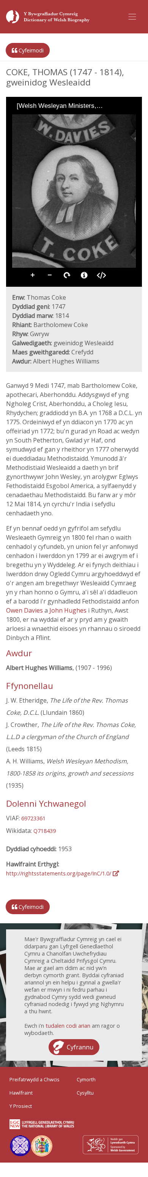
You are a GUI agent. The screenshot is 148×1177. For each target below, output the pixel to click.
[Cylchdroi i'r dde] (38, 119)
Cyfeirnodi (30, 50)
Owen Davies (25, 610)
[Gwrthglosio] (28, 119)
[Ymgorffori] (101, 275)
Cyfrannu (80, 1047)
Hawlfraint (21, 1092)
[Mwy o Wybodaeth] (84, 275)
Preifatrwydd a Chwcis (34, 1079)
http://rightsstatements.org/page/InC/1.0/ (59, 873)
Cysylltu (85, 1092)
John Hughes (68, 610)
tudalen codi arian (68, 1025)
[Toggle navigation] (132, 17)
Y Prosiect (20, 1106)
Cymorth (86, 1079)
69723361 (33, 818)
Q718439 (44, 830)
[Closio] (17, 119)
